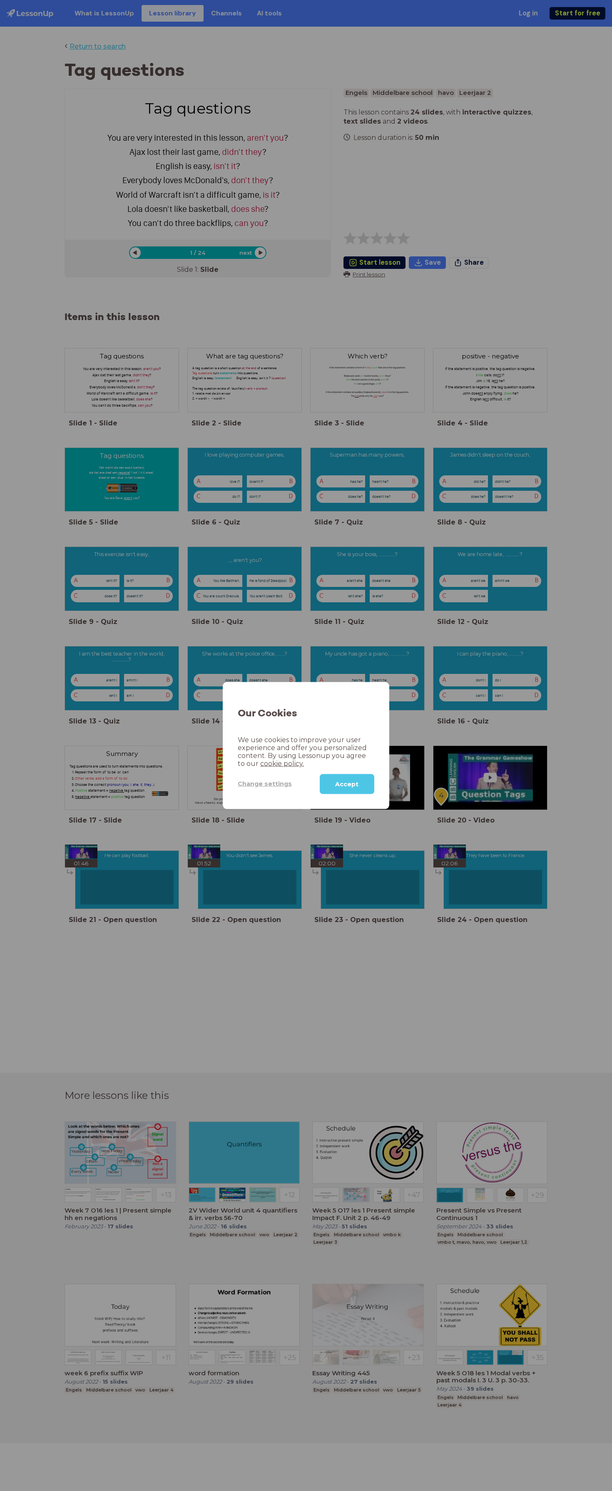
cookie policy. (282, 763)
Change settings (265, 784)
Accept (346, 784)
